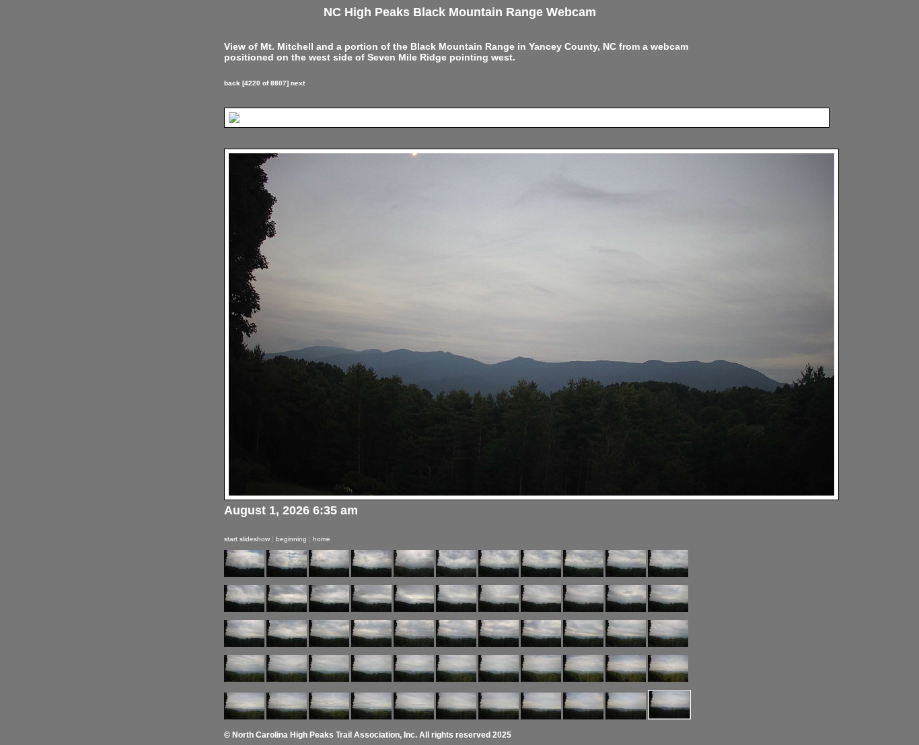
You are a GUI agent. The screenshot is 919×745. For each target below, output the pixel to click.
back (232, 83)
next (298, 83)
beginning (291, 539)
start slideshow (247, 539)
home (321, 539)
